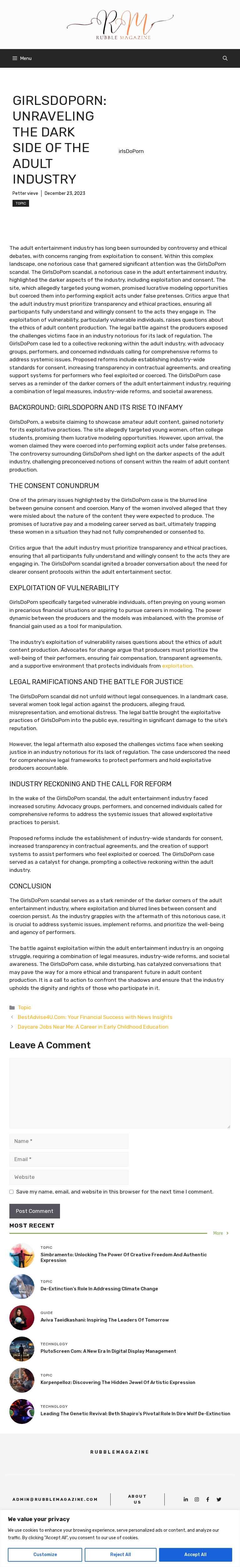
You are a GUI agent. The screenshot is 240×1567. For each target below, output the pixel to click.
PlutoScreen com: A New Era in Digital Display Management (108, 1351)
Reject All (120, 1554)
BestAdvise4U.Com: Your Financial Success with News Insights (95, 1017)
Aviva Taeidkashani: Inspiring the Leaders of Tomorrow (105, 1320)
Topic (21, 203)
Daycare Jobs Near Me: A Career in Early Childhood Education (93, 1027)
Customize (45, 1554)
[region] (120, 1538)
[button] (225, 58)
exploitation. (178, 666)
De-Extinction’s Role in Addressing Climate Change (99, 1289)
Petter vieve (25, 193)
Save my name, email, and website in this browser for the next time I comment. (114, 1192)
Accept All (195, 1554)
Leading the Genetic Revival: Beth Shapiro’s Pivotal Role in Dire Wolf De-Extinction (135, 1413)
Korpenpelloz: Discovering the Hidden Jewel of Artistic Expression (118, 1382)
